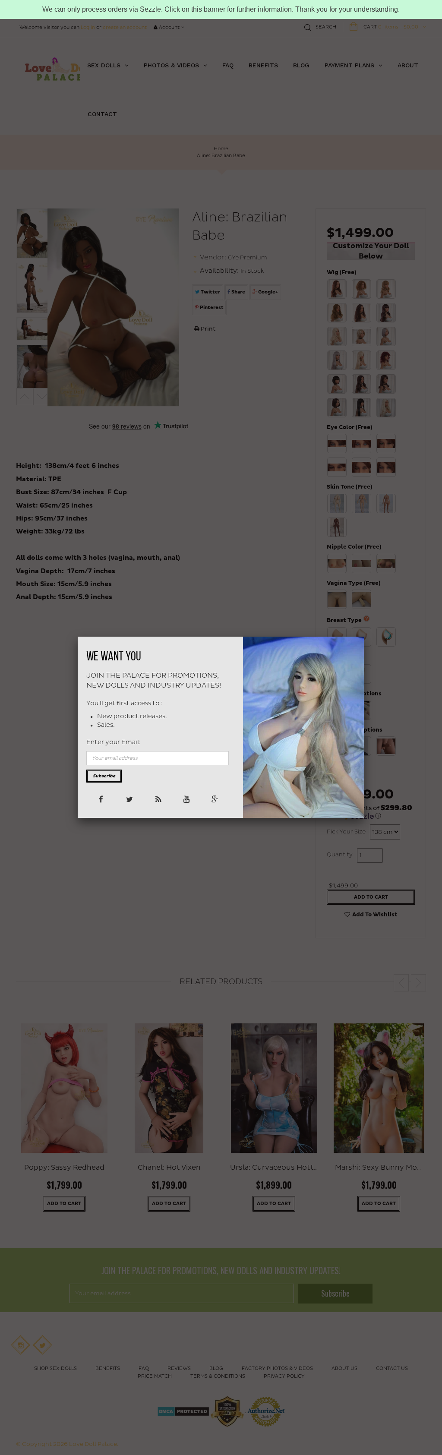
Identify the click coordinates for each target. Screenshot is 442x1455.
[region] (221, 9)
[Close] (364, 636)
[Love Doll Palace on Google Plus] (214, 798)
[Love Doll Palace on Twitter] (128, 798)
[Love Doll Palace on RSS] (157, 798)
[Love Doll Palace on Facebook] (100, 798)
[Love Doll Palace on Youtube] (185, 798)
